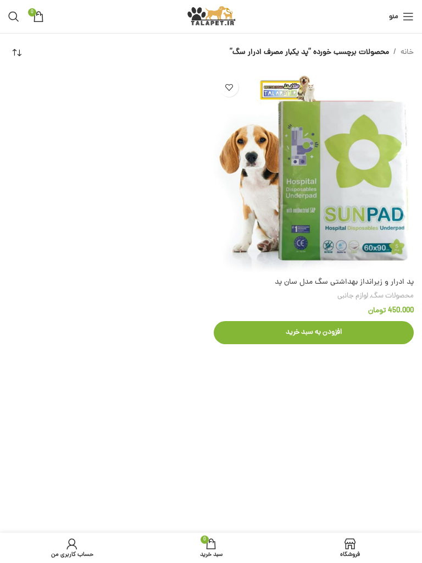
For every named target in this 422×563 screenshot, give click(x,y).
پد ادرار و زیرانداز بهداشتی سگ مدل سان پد (344, 282)
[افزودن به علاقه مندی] (228, 87)
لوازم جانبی (352, 296)
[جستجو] (14, 16)
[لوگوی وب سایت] (211, 17)
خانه (407, 52)
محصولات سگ (392, 296)
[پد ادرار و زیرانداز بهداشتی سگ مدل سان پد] (314, 172)
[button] (314, 332)
